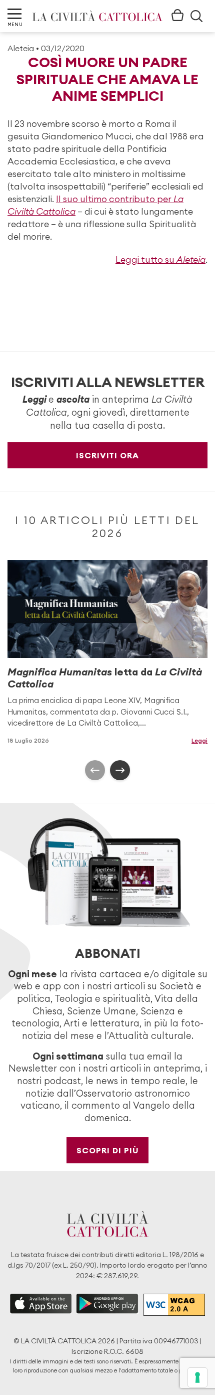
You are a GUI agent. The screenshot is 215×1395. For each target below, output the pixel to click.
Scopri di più (107, 1150)
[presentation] (95, 770)
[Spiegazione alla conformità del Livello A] (174, 1305)
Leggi (200, 740)
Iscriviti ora (107, 455)
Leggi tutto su (161, 259)
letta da (105, 677)
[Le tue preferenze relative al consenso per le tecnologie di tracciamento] (197, 1377)
